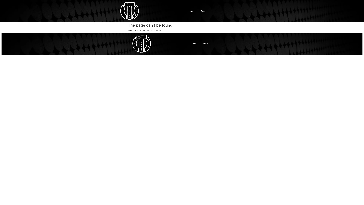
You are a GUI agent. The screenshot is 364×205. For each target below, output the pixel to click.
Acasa (192, 11)
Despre (203, 11)
